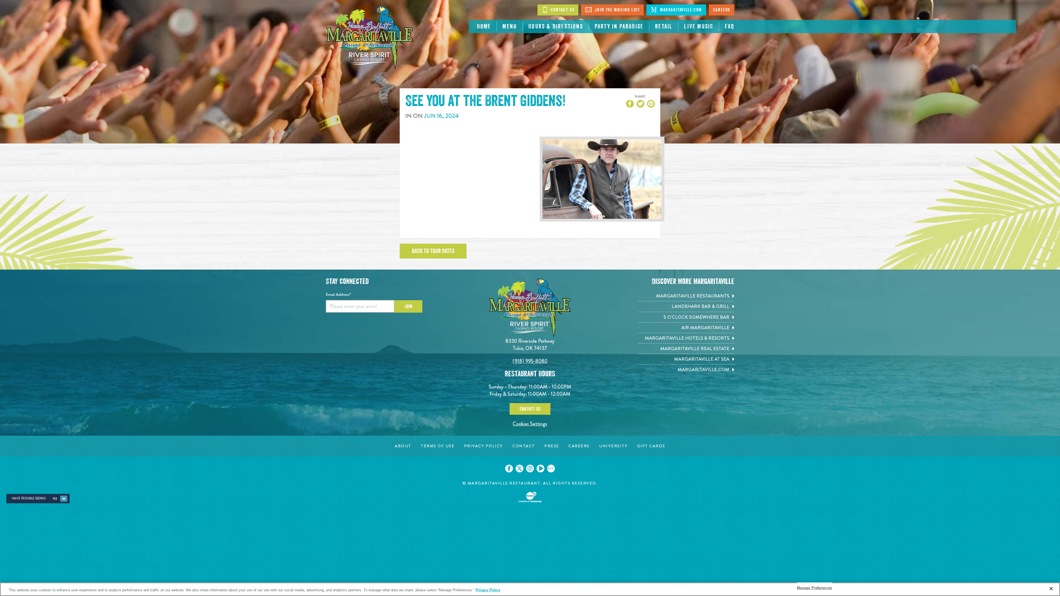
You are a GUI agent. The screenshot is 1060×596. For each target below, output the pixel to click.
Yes (55, 498)
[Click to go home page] (370, 37)
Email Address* (338, 294)
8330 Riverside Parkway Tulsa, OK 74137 (530, 344)
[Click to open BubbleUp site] (530, 497)
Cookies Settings (530, 423)
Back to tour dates (433, 251)
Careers (721, 10)
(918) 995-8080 (530, 361)
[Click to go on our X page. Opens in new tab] (519, 468)
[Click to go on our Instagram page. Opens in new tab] (530, 468)
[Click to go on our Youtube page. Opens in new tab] (540, 468)
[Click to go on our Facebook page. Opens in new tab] (509, 468)
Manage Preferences (814, 588)
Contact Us (562, 10)
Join (408, 306)
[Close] (1051, 588)
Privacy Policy (488, 590)
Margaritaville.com (680, 10)
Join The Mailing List (616, 10)
